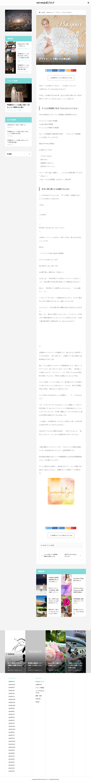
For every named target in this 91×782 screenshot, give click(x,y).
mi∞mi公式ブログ (45, 2)
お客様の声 (39, 684)
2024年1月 (12, 696)
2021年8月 (12, 753)
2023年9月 (12, 708)
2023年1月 (12, 723)
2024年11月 (12, 684)
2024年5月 (12, 690)
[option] (15, 651)
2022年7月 (12, 735)
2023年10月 (12, 705)
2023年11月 (12, 702)
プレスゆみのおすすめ (40, 691)
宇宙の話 (38, 699)
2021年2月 (12, 771)
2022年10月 (12, 729)
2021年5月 (12, 762)
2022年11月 (12, 726)
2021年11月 (12, 744)
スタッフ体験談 (40, 687)
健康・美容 (39, 695)
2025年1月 (12, 681)
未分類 (52, 545)
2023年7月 (12, 714)
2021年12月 (12, 741)
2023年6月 (12, 717)
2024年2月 (12, 693)
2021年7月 (12, 756)
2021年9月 (12, 750)
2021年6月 (12, 759)
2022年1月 (12, 738)
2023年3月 (12, 720)
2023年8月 (12, 711)
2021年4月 (12, 765)
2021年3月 (12, 768)
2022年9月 (12, 732)
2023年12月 (12, 699)
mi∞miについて (50, 61)
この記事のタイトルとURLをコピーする (61, 77)
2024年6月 (12, 687)
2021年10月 (12, 747)
